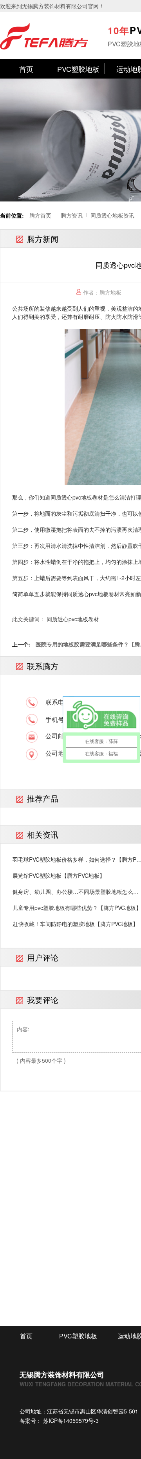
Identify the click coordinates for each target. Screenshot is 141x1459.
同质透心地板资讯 (112, 215)
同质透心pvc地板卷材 (73, 619)
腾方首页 (40, 215)
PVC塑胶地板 (78, 69)
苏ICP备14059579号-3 (70, 1420)
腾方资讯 (72, 215)
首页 (26, 69)
